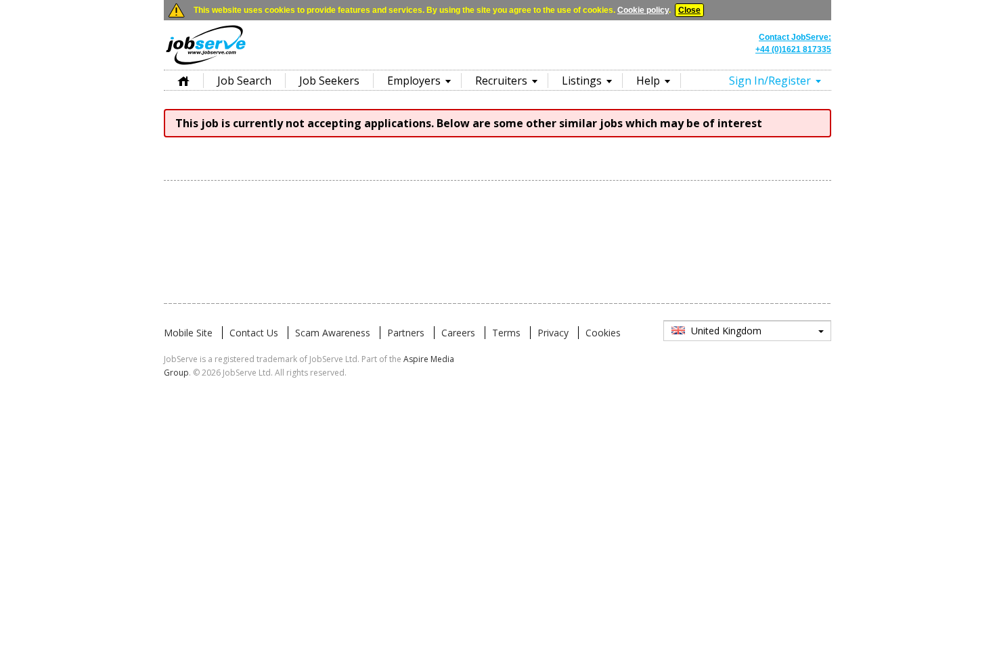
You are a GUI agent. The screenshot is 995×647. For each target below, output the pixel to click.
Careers (458, 332)
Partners (405, 332)
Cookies (603, 332)
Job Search (244, 80)
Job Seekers (329, 80)
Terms (506, 332)
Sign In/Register (770, 80)
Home (183, 80)
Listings (582, 80)
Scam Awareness (332, 332)
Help (648, 80)
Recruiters (501, 80)
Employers (414, 80)
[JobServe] (206, 64)
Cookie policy (643, 10)
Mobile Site (188, 332)
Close (689, 10)
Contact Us (253, 332)
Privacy (553, 332)
